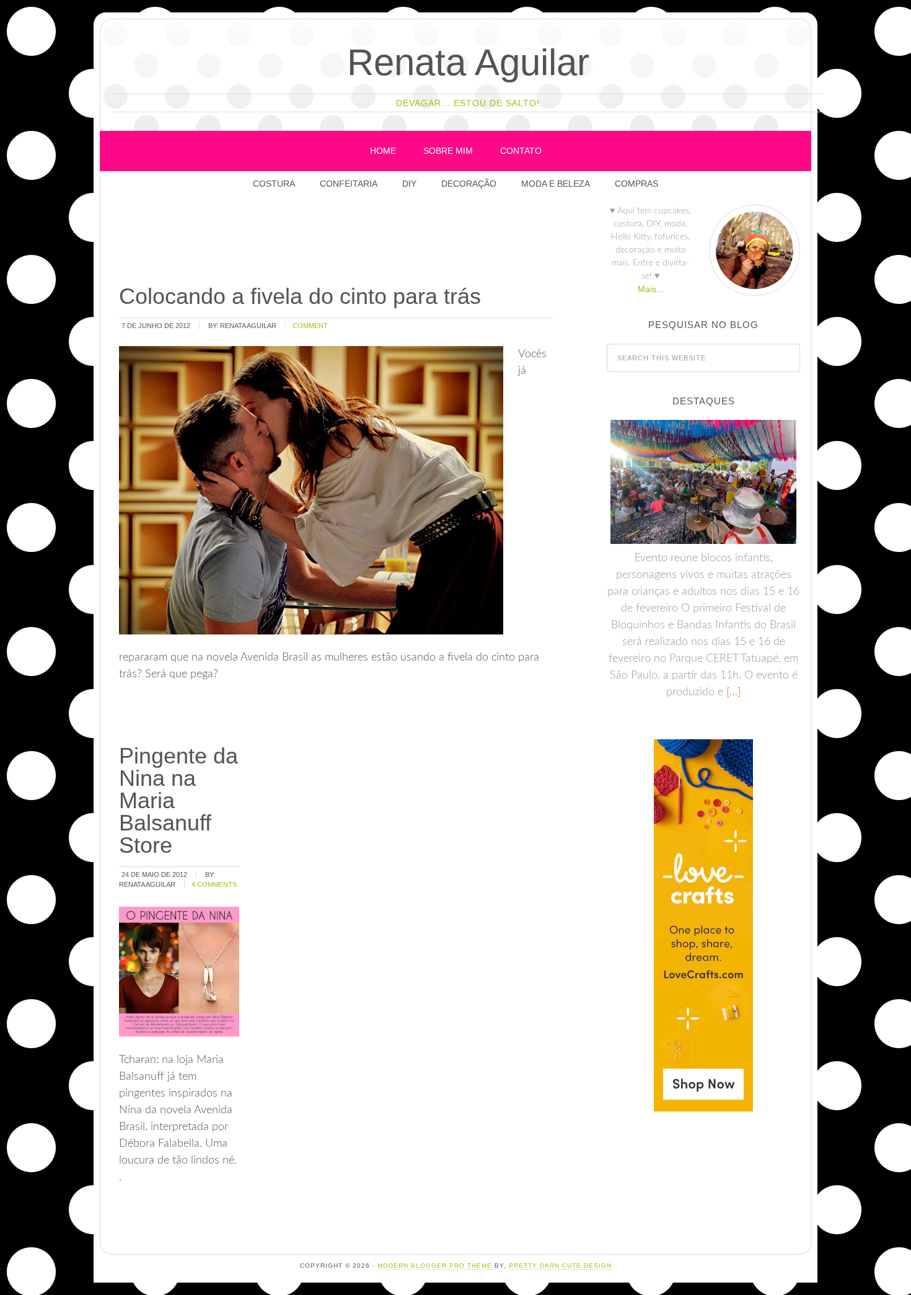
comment (310, 325)
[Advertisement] (342, 241)
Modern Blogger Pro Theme (434, 1265)
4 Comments (214, 884)
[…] (732, 692)
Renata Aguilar (468, 62)
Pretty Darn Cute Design (560, 1265)
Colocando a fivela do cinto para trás (300, 296)
